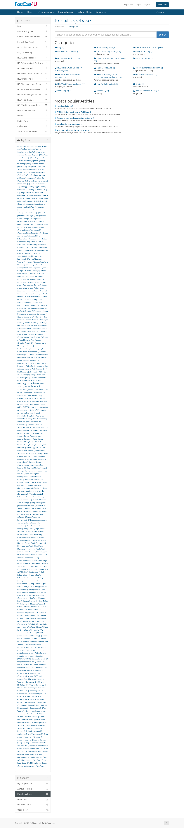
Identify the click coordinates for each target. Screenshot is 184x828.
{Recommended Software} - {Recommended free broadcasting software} (32, 514)
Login (138, 4)
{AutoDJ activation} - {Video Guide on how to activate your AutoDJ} (31, 210)
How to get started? (64, 106)
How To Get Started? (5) (107, 84)
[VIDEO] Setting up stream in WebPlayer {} (73, 112)
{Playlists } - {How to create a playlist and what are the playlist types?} (32, 491)
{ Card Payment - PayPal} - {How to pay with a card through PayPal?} (31, 152)
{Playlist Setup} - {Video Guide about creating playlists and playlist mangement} (32, 485)
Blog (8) (60, 47)
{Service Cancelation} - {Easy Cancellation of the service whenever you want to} (32, 560)
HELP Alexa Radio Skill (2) (68, 58)
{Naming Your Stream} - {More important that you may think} (32, 453)
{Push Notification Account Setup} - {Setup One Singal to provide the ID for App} (31, 503)
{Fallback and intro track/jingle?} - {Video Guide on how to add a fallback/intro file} (32, 360)
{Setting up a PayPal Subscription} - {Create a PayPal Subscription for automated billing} (30, 575)
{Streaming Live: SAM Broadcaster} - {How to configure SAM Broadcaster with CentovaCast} (31, 694)
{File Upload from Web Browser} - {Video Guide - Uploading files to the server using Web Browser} (32, 366)
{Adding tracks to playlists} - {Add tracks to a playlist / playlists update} (31, 163)
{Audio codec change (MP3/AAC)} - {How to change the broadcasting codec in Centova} (32, 198)
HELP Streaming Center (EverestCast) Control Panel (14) (108, 75)
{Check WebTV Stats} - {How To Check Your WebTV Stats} (31, 273)
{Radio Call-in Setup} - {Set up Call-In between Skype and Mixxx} (31, 508)
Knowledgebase (65, 12)
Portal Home (59, 27)
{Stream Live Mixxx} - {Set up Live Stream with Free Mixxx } (31, 665)
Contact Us (101, 12)
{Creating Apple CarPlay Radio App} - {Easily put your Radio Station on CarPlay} (32, 308)
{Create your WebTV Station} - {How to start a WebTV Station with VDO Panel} (32, 297)
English (127, 4)
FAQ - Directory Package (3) (108, 51)
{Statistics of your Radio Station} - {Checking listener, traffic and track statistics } (32, 647)
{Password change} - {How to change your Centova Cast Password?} (30, 465)
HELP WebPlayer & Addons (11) (71, 84)
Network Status (84, 12)
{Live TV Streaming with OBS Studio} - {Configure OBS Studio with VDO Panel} (32, 427)
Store (30, 12)
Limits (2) (140, 84)
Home (20, 12)
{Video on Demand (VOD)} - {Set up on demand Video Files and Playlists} (31, 743)
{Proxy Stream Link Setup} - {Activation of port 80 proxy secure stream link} (30, 497)
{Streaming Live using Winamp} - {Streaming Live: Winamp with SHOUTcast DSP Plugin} (32, 682)
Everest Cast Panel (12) (67, 51)
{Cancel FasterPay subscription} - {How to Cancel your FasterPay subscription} (32, 253)
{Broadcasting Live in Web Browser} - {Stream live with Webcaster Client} (32, 247)
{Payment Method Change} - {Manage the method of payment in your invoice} (32, 471)
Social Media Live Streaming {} (69, 124)
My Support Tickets (26, 783)
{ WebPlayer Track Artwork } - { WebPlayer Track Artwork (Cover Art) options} (32, 158)
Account (161, 12)
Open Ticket (22, 810)
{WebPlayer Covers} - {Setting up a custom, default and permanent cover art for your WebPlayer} (32, 754)
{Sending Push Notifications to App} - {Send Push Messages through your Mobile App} (31, 546)
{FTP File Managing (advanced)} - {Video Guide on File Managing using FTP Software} (32, 372)
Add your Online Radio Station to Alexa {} (73, 130)
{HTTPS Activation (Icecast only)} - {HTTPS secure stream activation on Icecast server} (32, 407)
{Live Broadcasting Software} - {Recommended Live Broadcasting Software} (32, 422)
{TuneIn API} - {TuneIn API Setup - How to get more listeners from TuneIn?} (31, 717)
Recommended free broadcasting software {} (75, 118)
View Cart (162, 4)
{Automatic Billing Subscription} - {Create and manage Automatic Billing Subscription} (32, 236)
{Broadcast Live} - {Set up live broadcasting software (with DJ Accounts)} (32, 242)
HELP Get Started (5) (145, 58)
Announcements (46, 12)
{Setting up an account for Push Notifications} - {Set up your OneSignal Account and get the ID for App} (31, 584)
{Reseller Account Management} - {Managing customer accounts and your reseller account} (31, 529)
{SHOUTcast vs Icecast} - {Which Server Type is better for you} (31, 615)
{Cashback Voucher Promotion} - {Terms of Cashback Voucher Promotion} (29, 259)
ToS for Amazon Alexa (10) (147, 90)
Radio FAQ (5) (102, 90)
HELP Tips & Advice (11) (146, 74)
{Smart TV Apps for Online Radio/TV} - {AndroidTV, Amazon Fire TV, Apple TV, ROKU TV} (32, 630)
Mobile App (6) (63, 90)
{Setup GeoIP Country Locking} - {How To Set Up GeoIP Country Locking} (32, 589)
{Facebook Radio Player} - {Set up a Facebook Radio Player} (32, 354)
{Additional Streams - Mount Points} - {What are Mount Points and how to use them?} (31, 169)
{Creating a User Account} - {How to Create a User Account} (30, 302)
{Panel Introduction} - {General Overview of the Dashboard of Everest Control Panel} (31, 459)
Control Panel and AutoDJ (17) (149, 47)
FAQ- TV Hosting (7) (144, 51)
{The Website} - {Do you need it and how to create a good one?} (31, 711)
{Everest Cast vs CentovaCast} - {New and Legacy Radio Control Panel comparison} (31, 349)
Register (147, 4)
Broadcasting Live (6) (105, 47)
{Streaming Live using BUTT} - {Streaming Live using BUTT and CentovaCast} (29, 676)
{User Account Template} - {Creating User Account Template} (32, 737)
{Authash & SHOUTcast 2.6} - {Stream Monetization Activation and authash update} (32, 204)
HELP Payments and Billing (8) (149, 67)
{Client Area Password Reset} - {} (29, 282)
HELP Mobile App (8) (105, 67)
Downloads (22, 799)
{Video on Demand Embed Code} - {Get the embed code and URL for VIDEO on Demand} (32, 749)
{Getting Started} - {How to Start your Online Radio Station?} (30, 386)
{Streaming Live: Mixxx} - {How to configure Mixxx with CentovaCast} (32, 688)
